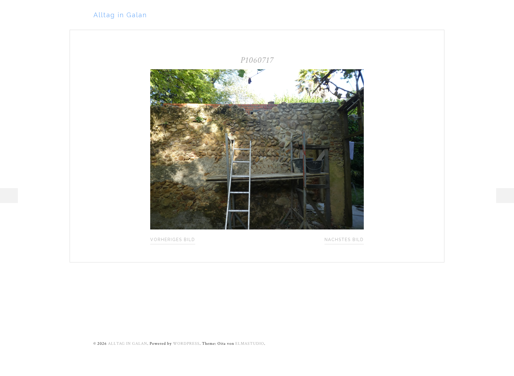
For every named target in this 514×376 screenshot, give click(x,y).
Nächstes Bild (344, 239)
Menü (9, 195)
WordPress (186, 343)
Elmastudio (249, 343)
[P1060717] (257, 228)
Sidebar (505, 195)
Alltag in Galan (120, 15)
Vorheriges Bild (172, 239)
